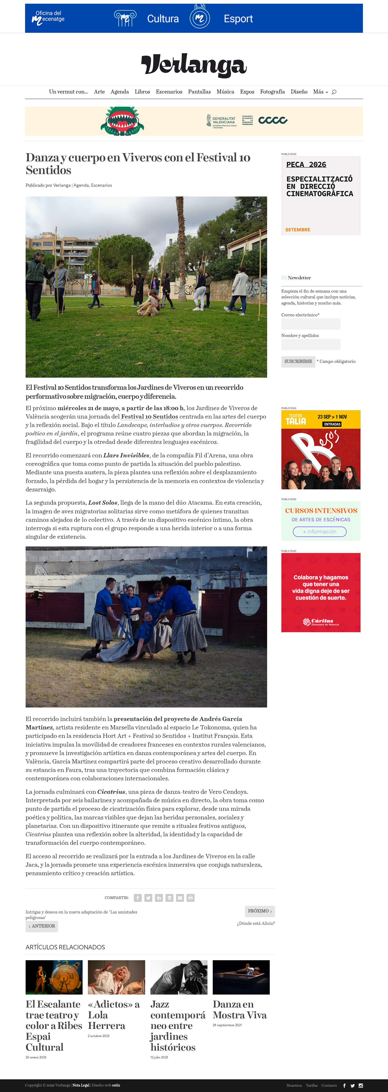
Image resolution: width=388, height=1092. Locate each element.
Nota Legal (81, 1085)
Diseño (299, 92)
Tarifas (312, 1086)
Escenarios (169, 92)
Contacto (329, 1086)
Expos (247, 92)
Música (225, 92)
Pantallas (199, 92)
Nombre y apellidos (300, 336)
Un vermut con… (68, 92)
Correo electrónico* (300, 315)
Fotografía (272, 92)
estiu (116, 1085)
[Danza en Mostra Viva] (241, 977)
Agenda (120, 92)
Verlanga (62, 186)
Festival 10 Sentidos (149, 417)
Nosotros (294, 1086)
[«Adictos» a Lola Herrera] (116, 977)
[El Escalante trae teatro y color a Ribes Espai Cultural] (54, 977)
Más (318, 92)
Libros (142, 92)
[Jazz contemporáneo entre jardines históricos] (178, 977)
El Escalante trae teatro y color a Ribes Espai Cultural (54, 1026)
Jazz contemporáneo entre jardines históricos (178, 1026)
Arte (99, 92)
